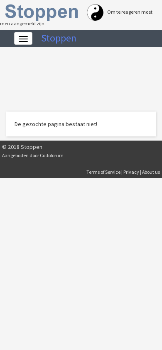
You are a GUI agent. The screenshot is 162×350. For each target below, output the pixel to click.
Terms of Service (103, 172)
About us (151, 172)
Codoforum (52, 155)
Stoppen (58, 38)
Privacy (131, 172)
